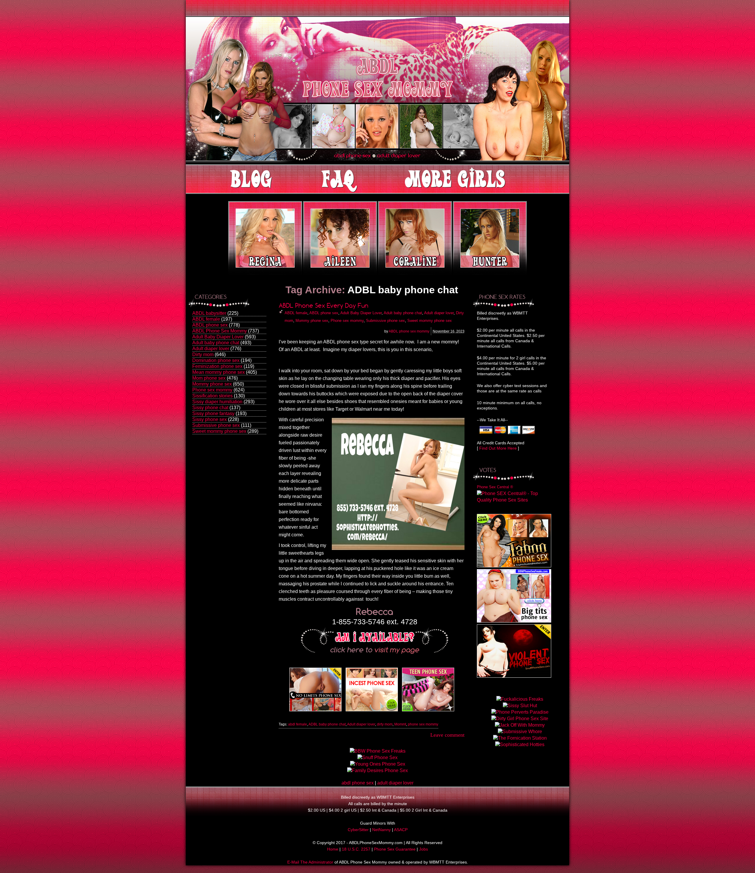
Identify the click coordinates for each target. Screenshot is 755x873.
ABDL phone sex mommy (409, 331)
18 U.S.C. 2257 (356, 849)
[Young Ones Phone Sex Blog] (428, 711)
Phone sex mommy (212, 389)
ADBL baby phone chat (327, 724)
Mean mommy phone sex (218, 372)
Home (332, 849)
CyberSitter (358, 829)
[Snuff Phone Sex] (514, 676)
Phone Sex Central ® (495, 487)
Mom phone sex (209, 378)
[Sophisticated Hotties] (514, 565)
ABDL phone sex (210, 324)
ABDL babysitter (209, 313)
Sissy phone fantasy (213, 413)
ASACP (401, 829)
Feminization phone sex (217, 366)
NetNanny (381, 829)
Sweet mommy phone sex (219, 431)
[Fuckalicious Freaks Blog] (315, 711)
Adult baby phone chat (215, 342)
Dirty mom (203, 354)
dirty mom (385, 724)
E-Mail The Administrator (310, 862)
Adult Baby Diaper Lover (218, 336)
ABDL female (206, 319)
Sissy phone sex (209, 419)
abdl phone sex (358, 782)
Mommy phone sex (212, 383)
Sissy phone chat (210, 407)
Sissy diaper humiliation (217, 401)
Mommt (400, 724)
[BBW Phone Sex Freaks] (514, 620)
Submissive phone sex (216, 425)
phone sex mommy (423, 724)
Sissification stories (212, 395)
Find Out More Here (498, 448)
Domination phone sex (215, 360)
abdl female (297, 724)
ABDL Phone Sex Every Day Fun (323, 305)
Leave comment (447, 735)
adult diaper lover (395, 782)
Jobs (423, 849)
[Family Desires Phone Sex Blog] (371, 711)
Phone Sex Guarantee (395, 849)
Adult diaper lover (210, 348)
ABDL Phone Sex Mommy (219, 330)
